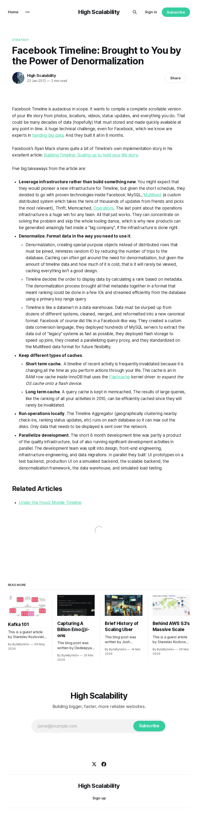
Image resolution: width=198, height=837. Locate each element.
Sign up (99, 798)
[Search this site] (135, 12)
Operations (103, 208)
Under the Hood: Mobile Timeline (50, 502)
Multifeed (152, 194)
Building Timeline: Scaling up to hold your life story (91, 155)
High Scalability (99, 11)
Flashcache (119, 376)
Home (13, 12)
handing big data (47, 135)
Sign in (151, 12)
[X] (94, 764)
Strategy (20, 40)
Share (175, 78)
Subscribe (176, 12)
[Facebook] (103, 764)
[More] (27, 12)
